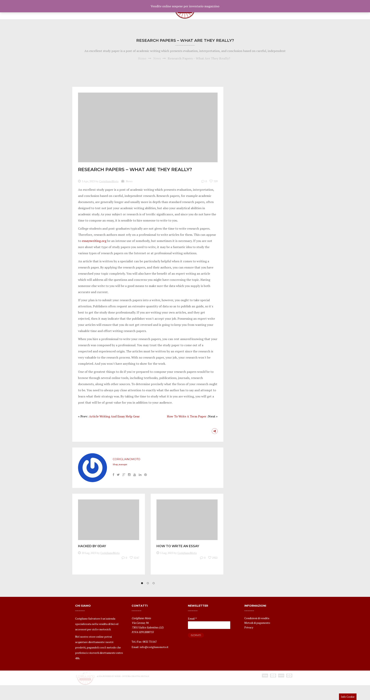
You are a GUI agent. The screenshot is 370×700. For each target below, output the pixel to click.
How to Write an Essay (177, 546)
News (157, 58)
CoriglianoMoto (109, 181)
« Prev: (83, 416)
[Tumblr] (207, 431)
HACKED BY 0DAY (92, 546)
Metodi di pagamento (257, 623)
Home (142, 58)
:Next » (212, 416)
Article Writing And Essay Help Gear (114, 416)
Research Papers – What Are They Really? (135, 169)
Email (192, 618)
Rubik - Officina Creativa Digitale (132, 676)
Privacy (248, 627)
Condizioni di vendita (256, 618)
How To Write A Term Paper (186, 416)
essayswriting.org (94, 241)
